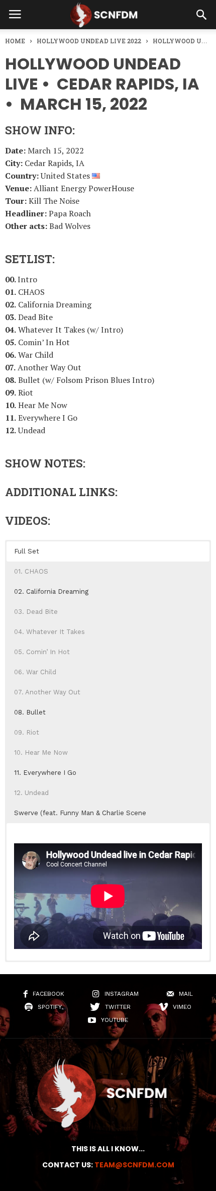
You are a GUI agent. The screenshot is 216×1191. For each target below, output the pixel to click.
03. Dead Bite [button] (36, 611)
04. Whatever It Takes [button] (49, 632)
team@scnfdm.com (134, 1165)
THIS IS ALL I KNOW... (108, 1149)
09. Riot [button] (26, 732)
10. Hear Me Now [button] (41, 752)
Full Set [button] (26, 551)
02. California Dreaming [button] (51, 591)
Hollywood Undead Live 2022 (89, 41)
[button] (201, 14)
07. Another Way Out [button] (47, 692)
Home (15, 41)
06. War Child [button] (35, 672)
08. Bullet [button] (30, 712)
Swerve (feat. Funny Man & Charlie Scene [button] (80, 813)
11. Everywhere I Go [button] (45, 772)
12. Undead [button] (31, 793)
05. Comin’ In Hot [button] (42, 652)
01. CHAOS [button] (31, 571)
